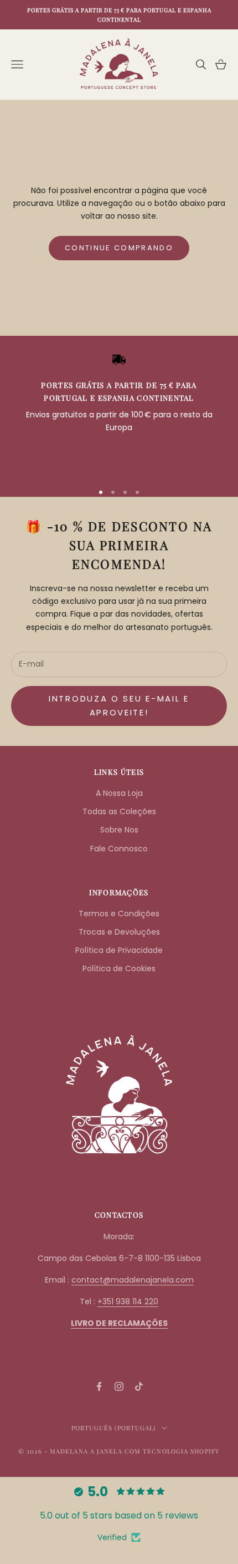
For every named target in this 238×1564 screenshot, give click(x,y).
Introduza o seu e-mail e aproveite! (119, 705)
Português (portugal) (113, 1428)
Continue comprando (119, 248)
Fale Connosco (119, 848)
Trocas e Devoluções (119, 931)
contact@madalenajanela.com (132, 1279)
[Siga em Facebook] (99, 1386)
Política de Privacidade (119, 950)
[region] (119, 412)
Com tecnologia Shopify (172, 1451)
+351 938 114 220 (127, 1301)
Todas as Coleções (119, 811)
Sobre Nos (119, 829)
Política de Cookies (119, 968)
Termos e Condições (119, 913)
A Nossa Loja (119, 793)
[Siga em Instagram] (119, 1386)
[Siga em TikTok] (138, 1386)
